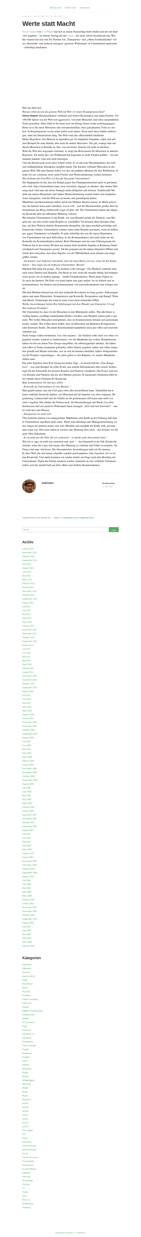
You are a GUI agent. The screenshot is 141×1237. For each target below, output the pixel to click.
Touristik (26, 1184)
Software (26, 1173)
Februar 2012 (28, 626)
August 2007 (28, 830)
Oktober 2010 (28, 683)
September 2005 (29, 919)
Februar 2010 (28, 714)
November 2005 (29, 911)
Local (24, 1061)
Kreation (26, 1057)
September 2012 (29, 599)
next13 (25, 1126)
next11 (25, 1119)
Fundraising (27, 1041)
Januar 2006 (27, 903)
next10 (25, 1115)
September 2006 (29, 872)
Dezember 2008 (29, 768)
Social (25, 1153)
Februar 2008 (28, 807)
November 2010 (29, 680)
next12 (25, 1122)
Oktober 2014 (28, 556)
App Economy (28, 976)
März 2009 (27, 757)
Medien (25, 1076)
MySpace (26, 1099)
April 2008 (26, 799)
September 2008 (29, 780)
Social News (28, 1165)
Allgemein (26, 968)
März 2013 (27, 579)
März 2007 (27, 849)
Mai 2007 (26, 842)
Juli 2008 (26, 788)
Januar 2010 (27, 718)
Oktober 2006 (28, 869)
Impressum (85, 7)
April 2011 (26, 660)
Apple (24, 980)
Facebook (26, 1038)
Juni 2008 (26, 791)
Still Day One (55, 7)
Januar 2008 (27, 811)
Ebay (24, 1026)
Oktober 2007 (28, 822)
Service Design (29, 1146)
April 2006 (26, 892)
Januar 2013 (27, 587)
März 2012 (27, 622)
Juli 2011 (26, 649)
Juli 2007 (26, 834)
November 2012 (29, 591)
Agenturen (27, 964)
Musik (25, 1095)
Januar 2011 (27, 672)
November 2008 (29, 772)
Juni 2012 (26, 610)
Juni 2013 (26, 572)
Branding (26, 995)
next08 (25, 1107)
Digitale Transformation (32, 1011)
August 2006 (28, 876)
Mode (24, 1092)
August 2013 (28, 568)
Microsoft (26, 1084)
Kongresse (27, 1053)
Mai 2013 (26, 575)
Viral (24, 1196)
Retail (24, 1138)
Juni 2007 (26, 838)
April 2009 (26, 753)
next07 (36, 16)
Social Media (28, 1161)
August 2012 (28, 602)
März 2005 (27, 942)
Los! (114, 530)
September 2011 (29, 641)
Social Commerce (30, 1157)
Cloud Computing (30, 999)
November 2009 (29, 726)
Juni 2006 (26, 884)
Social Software (29, 1169)
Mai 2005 (26, 934)
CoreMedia (48, 31)
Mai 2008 (26, 795)
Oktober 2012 (28, 595)
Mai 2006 (26, 888)
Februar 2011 (28, 668)
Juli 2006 (26, 880)
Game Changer (29, 1045)
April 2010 (26, 707)
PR (23, 1134)
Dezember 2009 (29, 722)
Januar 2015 (27, 548)
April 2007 (26, 845)
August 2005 (28, 923)
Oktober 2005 (28, 915)
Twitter (25, 1192)
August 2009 (28, 737)
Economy (26, 1030)
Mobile (25, 1088)
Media (25, 1072)
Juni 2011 (26, 653)
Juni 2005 (26, 930)
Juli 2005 (26, 926)
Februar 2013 (28, 583)
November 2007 (29, 818)
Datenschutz (70, 7)
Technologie (27, 1180)
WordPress (81, 1233)
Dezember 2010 (29, 676)
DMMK (25, 1018)
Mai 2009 (26, 749)
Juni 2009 (26, 745)
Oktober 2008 (28, 776)
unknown (26, 16)
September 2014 (29, 560)
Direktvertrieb (28, 1014)
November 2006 (29, 865)
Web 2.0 (44, 16)
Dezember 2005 (29, 907)
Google (25, 1049)
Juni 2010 (26, 699)
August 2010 (28, 691)
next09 (25, 1111)
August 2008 (28, 784)
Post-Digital (27, 1130)
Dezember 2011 (29, 629)
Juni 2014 (26, 564)
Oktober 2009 (28, 730)
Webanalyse (27, 1203)
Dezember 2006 (29, 861)
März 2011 (27, 664)
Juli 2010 (26, 695)
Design (25, 1007)
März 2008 (27, 803)
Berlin (24, 987)
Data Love (27, 1003)
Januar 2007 (27, 857)
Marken (25, 1065)
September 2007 (29, 826)
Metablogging (28, 1080)
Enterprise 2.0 (28, 1034)
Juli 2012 (26, 606)
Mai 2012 (26, 614)
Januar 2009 (27, 764)
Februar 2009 (28, 761)
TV (23, 1188)
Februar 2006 (28, 899)
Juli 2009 (26, 741)
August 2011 (27, 645)
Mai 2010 (26, 703)
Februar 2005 (28, 946)
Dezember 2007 (29, 815)
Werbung (26, 1207)
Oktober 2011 (28, 637)
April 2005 (26, 938)
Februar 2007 (28, 853)
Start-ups (26, 1176)
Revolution (27, 1142)
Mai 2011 (26, 656)
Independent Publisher (64, 1233)
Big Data (26, 991)
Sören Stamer (29, 31)
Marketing (26, 1068)
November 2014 (29, 552)
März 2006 (27, 896)
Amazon (26, 972)
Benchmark (27, 984)
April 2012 (26, 618)
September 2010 (29, 687)
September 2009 (29, 734)
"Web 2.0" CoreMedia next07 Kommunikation (73, 518)
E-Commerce (28, 1022)
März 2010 (27, 710)
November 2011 (29, 633)
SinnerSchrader (29, 1149)
